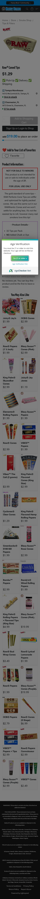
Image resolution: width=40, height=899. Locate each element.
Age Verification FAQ (20, 264)
